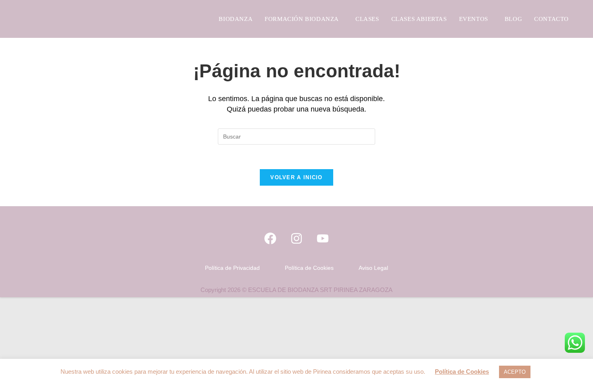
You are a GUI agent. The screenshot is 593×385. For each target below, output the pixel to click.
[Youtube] (323, 238)
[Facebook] (270, 238)
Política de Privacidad (232, 268)
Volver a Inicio (296, 177)
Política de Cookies (309, 268)
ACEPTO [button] (515, 372)
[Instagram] (296, 238)
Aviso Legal (373, 268)
